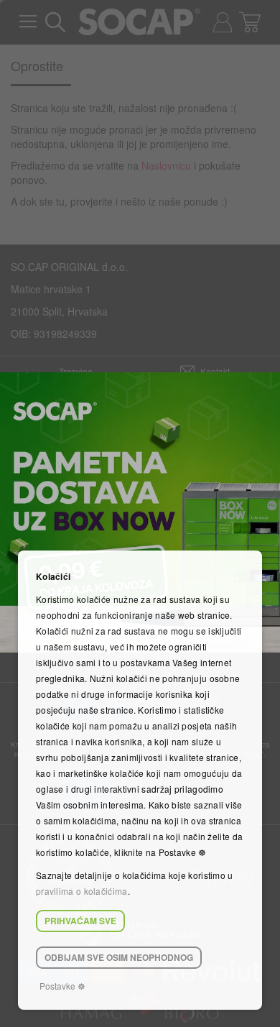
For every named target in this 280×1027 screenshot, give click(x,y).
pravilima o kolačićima (82, 891)
